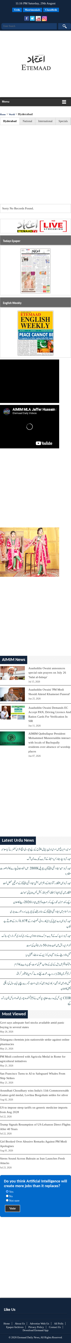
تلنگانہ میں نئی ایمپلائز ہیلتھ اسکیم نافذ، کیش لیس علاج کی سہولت (45, 892)
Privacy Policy (36, 1327)
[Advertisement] (34, 40)
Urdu (17, 9)
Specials (63, 121)
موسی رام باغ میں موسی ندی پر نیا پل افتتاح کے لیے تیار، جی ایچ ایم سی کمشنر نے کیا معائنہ (36, 849)
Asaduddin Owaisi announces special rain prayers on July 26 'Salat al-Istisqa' (47, 673)
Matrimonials (32, 9)
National (27, 121)
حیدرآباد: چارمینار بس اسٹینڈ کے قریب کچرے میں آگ (49, 858)
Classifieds (51, 9)
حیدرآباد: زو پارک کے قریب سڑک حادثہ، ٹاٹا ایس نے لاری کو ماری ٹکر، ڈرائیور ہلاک (36, 936)
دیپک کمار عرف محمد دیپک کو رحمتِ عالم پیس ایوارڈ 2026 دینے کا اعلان (42, 902)
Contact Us (55, 1327)
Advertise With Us (39, 1323)
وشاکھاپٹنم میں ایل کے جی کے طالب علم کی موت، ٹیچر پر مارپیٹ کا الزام (42, 964)
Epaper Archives (14, 1327)
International (45, 121)
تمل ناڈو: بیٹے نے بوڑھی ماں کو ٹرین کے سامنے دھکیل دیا (48, 954)
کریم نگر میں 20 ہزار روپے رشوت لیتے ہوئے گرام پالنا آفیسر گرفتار (43, 973)
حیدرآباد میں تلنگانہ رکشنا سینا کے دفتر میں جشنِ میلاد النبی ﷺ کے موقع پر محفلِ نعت (37, 883)
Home (3, 114)
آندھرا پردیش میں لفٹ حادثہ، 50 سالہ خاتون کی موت (48, 945)
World (12, 114)
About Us (20, 1323)
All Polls (58, 1323)
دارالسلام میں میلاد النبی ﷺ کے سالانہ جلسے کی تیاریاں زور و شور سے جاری (40, 911)
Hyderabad (10, 121)
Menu (5, 101)
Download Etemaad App (36, 1330)
